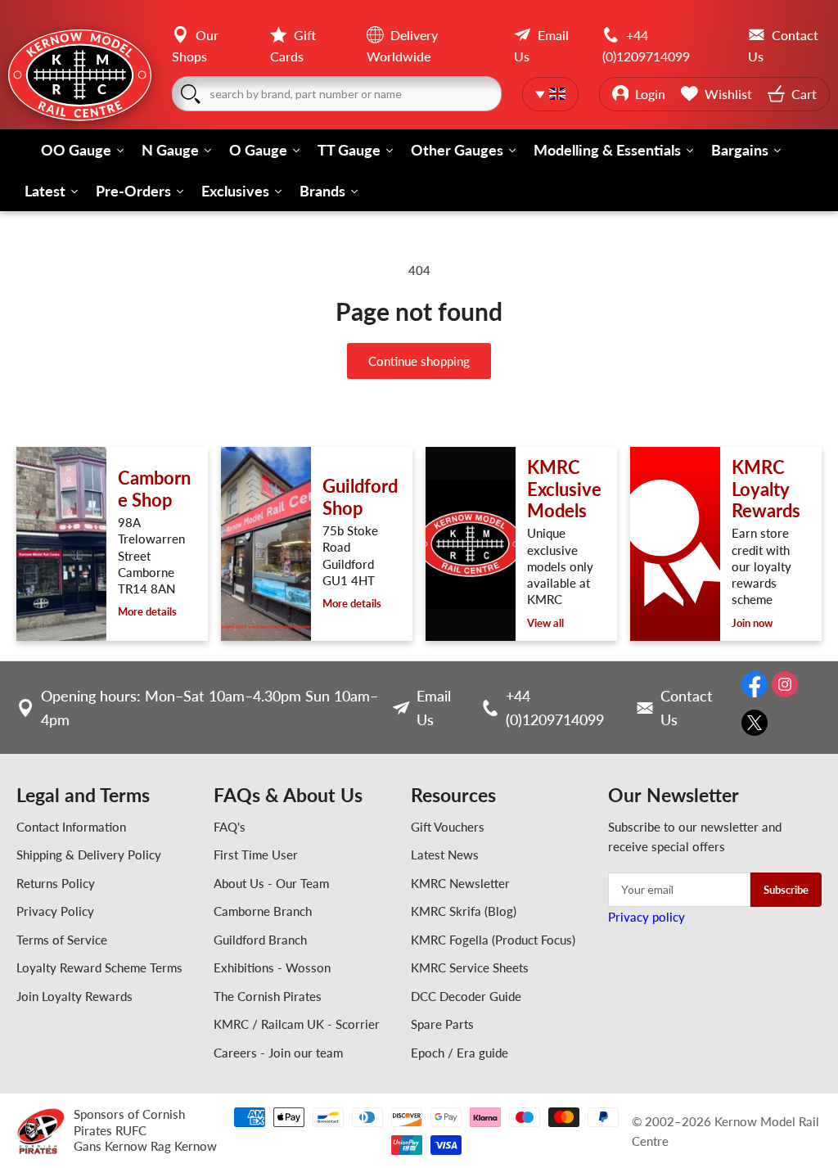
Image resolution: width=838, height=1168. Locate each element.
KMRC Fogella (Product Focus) (493, 939)
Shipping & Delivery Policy (88, 854)
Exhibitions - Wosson (272, 967)
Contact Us (686, 707)
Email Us (434, 707)
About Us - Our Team (271, 883)
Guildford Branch (260, 939)
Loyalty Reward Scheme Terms (99, 967)
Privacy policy (646, 916)
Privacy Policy (55, 911)
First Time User (256, 854)
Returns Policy (55, 883)
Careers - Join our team (278, 1052)
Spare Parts (442, 1024)
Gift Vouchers (447, 826)
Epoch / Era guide (459, 1052)
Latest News (445, 854)
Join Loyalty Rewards (74, 996)
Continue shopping (419, 361)
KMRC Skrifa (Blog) (463, 911)
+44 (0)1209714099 (555, 707)
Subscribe (786, 889)
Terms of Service (61, 939)
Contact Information (71, 826)
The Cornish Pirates (268, 996)
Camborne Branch (263, 911)
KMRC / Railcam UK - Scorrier (297, 1024)
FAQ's (230, 826)
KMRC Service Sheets (470, 967)
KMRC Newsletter (460, 883)
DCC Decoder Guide (466, 996)
